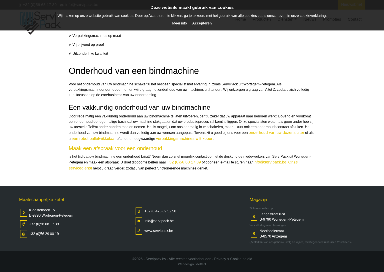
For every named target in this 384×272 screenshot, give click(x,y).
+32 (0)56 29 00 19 (44, 234)
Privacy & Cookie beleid (233, 259)
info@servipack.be (270, 162)
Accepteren (202, 23)
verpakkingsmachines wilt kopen (184, 138)
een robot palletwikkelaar (94, 138)
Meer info (179, 23)
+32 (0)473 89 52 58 (160, 211)
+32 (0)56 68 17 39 (184, 162)
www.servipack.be (158, 231)
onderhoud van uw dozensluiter (276, 132)
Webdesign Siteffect (192, 264)
